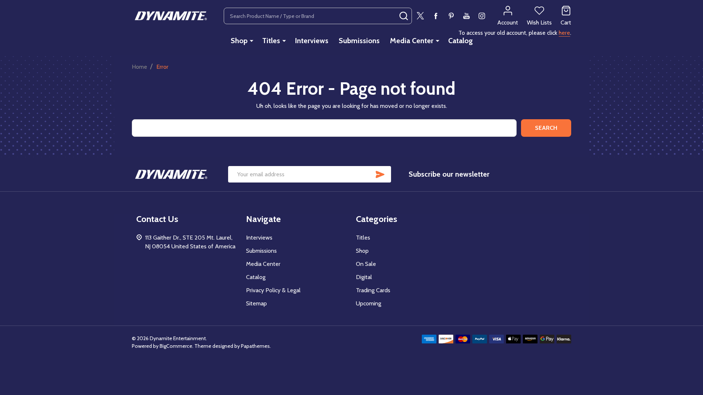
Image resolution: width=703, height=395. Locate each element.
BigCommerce (176, 346)
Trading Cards (373, 290)
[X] (420, 15)
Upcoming (368, 303)
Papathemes (255, 346)
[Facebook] (435, 15)
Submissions (359, 40)
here (564, 32)
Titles (271, 40)
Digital (364, 277)
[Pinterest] (451, 15)
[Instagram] (481, 15)
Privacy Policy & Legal (273, 290)
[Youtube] (466, 15)
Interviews (311, 40)
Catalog (460, 40)
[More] (251, 40)
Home (139, 66)
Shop (239, 40)
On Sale (366, 263)
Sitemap (256, 303)
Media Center (412, 40)
